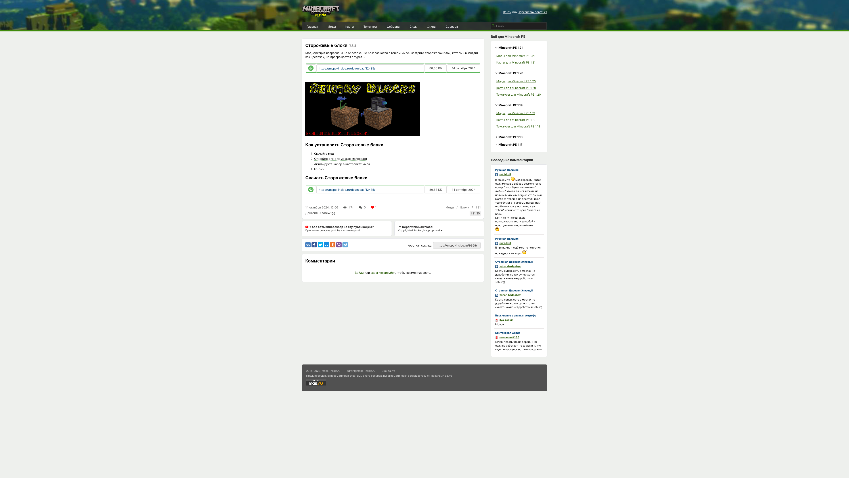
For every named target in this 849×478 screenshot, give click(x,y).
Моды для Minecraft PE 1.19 (515, 113)
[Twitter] (320, 244)
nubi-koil (505, 174)
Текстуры (370, 26)
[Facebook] (314, 244)
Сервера (452, 26)
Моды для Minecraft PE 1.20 (516, 81)
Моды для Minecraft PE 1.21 (515, 56)
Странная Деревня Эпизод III (514, 261)
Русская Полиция (506, 170)
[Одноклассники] (332, 244)
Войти (507, 12)
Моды (331, 26)
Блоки (464, 207)
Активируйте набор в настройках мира (342, 164)
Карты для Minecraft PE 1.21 (515, 62)
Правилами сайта (440, 375)
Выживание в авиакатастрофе (515, 315)
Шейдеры (393, 26)
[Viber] (339, 244)
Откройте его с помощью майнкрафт (340, 158)
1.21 (478, 207)
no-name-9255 (509, 337)
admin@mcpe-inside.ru (361, 370)
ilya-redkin (506, 320)
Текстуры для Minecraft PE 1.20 (518, 94)
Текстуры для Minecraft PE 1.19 (518, 126)
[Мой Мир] (326, 244)
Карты (349, 26)
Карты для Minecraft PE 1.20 (516, 88)
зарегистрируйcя (383, 272)
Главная (312, 26)
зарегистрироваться (532, 12)
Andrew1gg (327, 213)
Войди (359, 272)
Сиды (413, 26)
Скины (431, 26)
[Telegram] (345, 244)
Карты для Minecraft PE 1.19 (515, 119)
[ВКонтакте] (308, 244)
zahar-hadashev (510, 266)
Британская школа (507, 332)
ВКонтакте (388, 370)
